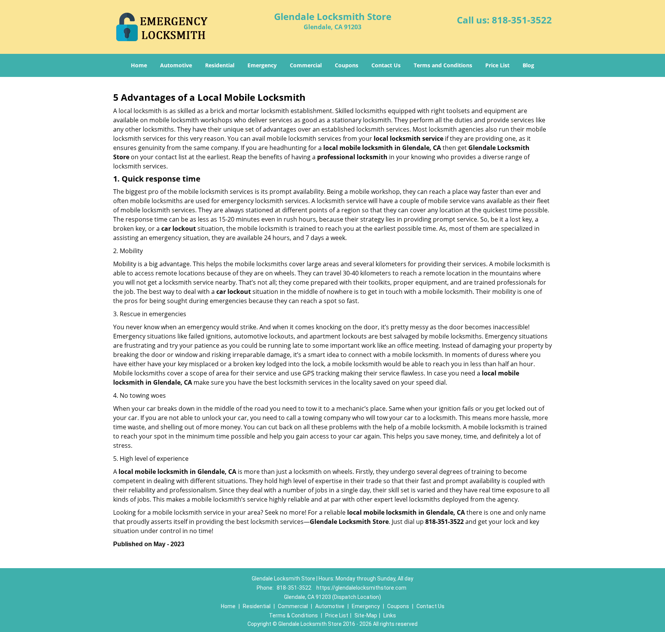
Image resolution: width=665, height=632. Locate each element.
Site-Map (365, 615)
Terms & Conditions (293, 615)
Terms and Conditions (443, 65)
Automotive (176, 65)
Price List (497, 65)
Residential (219, 65)
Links (389, 615)
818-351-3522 (522, 19)
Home (139, 65)
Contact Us (386, 65)
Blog (528, 65)
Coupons (346, 65)
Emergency (262, 65)
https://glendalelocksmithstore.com (361, 588)
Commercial (306, 65)
